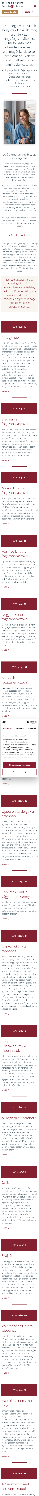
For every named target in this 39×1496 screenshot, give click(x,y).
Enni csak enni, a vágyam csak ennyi (16, 894)
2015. (19, 326)
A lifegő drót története (19, 1117)
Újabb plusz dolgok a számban (18, 813)
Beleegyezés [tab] (7, 728)
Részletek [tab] (20, 728)
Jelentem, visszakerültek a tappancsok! (14, 1046)
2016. (19, 1171)
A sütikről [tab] (32, 728)
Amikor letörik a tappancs (14, 948)
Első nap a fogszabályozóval (15, 421)
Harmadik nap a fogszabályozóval (15, 553)
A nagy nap (10, 337)
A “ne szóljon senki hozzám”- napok (16, 1486)
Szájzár (7, 1255)
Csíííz (5, 1182)
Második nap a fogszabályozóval (15, 490)
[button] (35, 5)
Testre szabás (18, 772)
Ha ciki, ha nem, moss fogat (18, 1402)
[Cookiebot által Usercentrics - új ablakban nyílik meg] (28, 722)
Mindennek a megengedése (19, 765)
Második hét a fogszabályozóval (15, 679)
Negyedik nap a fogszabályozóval (15, 616)
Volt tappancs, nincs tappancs (17, 1328)
